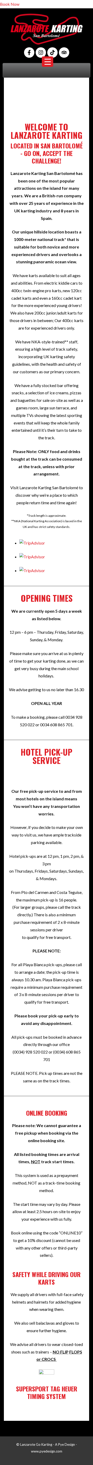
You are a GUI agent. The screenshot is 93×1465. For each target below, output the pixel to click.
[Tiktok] (52, 52)
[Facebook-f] (29, 52)
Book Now (9, 4)
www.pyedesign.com (46, 1451)
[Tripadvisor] (64, 52)
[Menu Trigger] (47, 61)
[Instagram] (41, 52)
